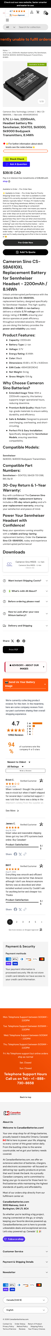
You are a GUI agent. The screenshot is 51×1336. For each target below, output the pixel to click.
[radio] (36, 723)
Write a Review (25, 771)
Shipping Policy (37, 1326)
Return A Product (35, 1324)
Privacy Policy (8, 1326)
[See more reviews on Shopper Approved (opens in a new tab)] (24, 854)
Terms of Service (9, 1329)
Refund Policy (22, 1326)
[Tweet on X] (12, 641)
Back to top (25, 1097)
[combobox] (25, 27)
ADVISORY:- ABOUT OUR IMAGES (25, 667)
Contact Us (7, 1324)
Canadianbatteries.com (18, 1319)
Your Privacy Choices (36, 1329)
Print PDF (13, 649)
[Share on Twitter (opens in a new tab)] (20, 854)
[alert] (25, 667)
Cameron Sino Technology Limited (18, 111)
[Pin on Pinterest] (24, 641)
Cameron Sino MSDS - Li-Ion (30, 561)
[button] (38, 12)
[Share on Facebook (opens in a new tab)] (15, 854)
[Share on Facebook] (18, 641)
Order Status (20, 1324)
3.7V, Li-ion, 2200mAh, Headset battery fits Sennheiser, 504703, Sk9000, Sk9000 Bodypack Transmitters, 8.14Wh (25, 55)
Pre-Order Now (25, 242)
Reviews (22, 1329)
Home (5, 50)
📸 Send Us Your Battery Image (20, 684)
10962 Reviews (17, 735)
